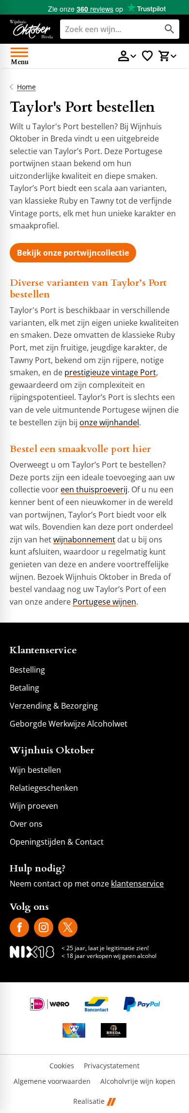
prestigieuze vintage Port (110, 372)
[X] (68, 927)
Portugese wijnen (104, 601)
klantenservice (137, 883)
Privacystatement (112, 1066)
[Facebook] (19, 927)
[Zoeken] (169, 29)
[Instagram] (43, 927)
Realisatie (89, 1101)
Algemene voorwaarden (52, 1082)
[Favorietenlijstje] (147, 56)
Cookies (61, 1066)
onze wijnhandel (109, 422)
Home (26, 87)
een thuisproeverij (94, 489)
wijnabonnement (84, 539)
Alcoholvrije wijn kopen (137, 1082)
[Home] (31, 29)
